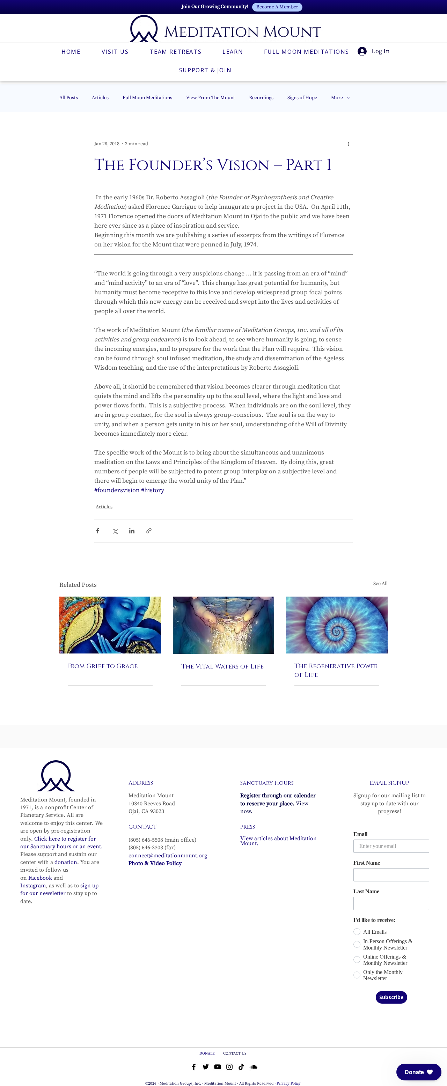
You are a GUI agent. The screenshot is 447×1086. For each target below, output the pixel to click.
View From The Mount (210, 98)
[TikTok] (241, 1067)
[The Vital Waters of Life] (223, 625)
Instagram (33, 885)
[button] (418, 1072)
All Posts (68, 98)
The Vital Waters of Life (222, 666)
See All (380, 584)
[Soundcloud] (253, 1067)
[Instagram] (229, 1067)
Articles (100, 98)
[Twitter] (205, 1067)
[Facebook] (194, 1067)
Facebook (40, 877)
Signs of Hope (302, 98)
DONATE (207, 1053)
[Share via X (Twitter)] (114, 530)
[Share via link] (149, 530)
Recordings (261, 98)
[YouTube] (217, 1067)
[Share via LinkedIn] (132, 530)
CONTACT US (235, 1053)
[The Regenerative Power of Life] (337, 625)
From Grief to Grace (103, 666)
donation (65, 862)
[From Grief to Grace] (110, 625)
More (337, 98)
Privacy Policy (289, 1083)
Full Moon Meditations (147, 98)
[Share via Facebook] (97, 530)
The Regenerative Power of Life (336, 670)
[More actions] (348, 144)
